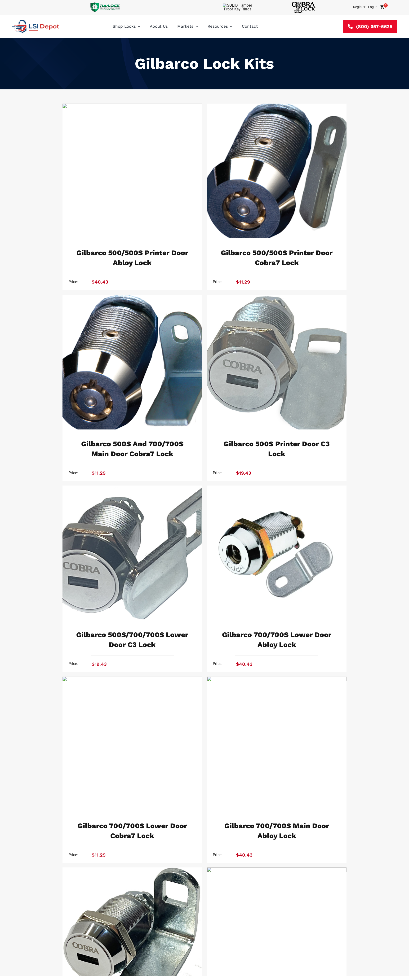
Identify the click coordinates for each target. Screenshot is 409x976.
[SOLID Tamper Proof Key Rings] (237, 5)
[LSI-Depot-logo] (35, 21)
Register (359, 7)
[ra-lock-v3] (105, 4)
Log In (373, 7)
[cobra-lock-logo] (304, 3)
